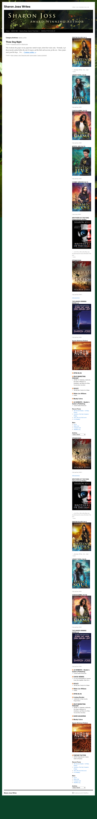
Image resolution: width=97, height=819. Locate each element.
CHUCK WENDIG (79, 677)
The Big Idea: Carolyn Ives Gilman (81, 390)
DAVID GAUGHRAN (80, 716)
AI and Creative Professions (80, 405)
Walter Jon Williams (80, 393)
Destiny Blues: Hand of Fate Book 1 (29, 31)
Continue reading (30, 52)
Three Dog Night (14, 41)
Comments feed (77, 427)
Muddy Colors (78, 399)
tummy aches (33, 55)
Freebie (75, 395)
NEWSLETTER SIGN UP (48, 31)
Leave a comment (42, 55)
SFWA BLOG (78, 373)
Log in (75, 424)
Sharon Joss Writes (17, 6)
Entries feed (76, 426)
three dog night (25, 55)
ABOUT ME (14, 31)
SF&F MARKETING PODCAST (79, 377)
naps (19, 55)
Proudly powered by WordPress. (81, 793)
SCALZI (76, 388)
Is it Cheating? (77, 419)
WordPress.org (77, 429)
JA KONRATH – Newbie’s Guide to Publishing (81, 403)
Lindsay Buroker (79, 697)
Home (7, 31)
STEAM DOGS (76, 298)
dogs (12, 55)
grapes (16, 55)
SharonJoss (25, 44)
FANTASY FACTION (80, 755)
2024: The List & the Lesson (80, 417)
